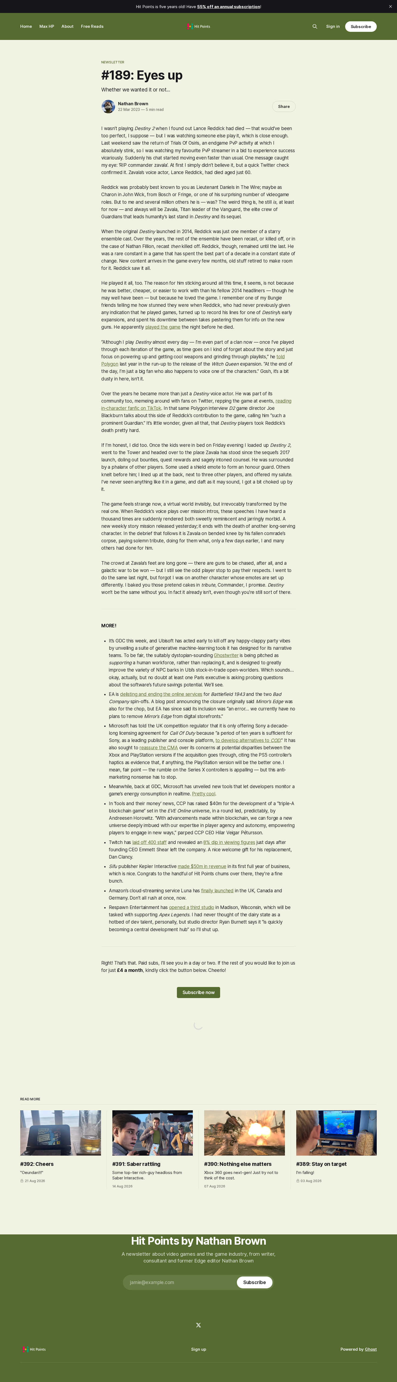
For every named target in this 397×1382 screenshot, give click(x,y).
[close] (390, 6)
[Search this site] (315, 26)
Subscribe (361, 26)
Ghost (371, 1349)
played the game (162, 327)
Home (26, 26)
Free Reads (92, 26)
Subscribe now (199, 992)
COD (276, 740)
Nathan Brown (133, 103)
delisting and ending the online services (161, 694)
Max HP (46, 26)
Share (284, 106)
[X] (198, 1325)
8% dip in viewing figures (229, 842)
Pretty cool (203, 793)
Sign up (198, 1349)
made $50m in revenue (202, 866)
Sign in (333, 26)
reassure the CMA (158, 747)
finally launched (217, 890)
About (67, 26)
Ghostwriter (226, 655)
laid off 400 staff (149, 842)
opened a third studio (191, 907)
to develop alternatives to (243, 740)
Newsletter (112, 62)
